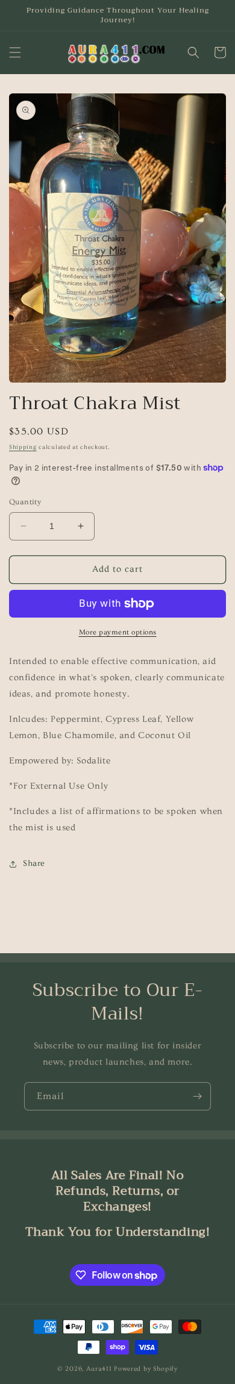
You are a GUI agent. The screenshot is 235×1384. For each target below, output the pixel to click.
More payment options (118, 632)
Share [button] (34, 863)
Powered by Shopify (146, 1369)
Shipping (23, 447)
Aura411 (99, 1369)
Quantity (25, 502)
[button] (15, 52)
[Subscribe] (197, 1096)
